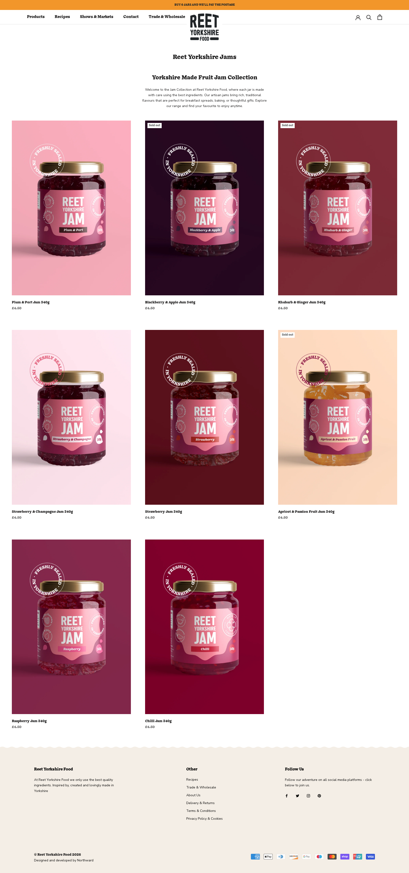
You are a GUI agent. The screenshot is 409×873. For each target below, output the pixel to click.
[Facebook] (286, 795)
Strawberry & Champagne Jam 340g (42, 511)
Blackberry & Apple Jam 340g (170, 302)
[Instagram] (308, 795)
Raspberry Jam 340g (29, 721)
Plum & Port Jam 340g (30, 302)
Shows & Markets (96, 17)
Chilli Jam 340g (158, 721)
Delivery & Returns (200, 803)
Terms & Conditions (201, 811)
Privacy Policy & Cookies (204, 818)
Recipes (62, 17)
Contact (131, 17)
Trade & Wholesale (167, 17)
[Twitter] (297, 795)
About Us (193, 795)
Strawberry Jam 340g (163, 511)
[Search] (369, 17)
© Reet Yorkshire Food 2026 (57, 854)
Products (36, 17)
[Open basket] (380, 17)
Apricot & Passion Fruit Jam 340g (306, 511)
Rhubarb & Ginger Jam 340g (301, 302)
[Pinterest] (319, 795)
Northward (85, 860)
